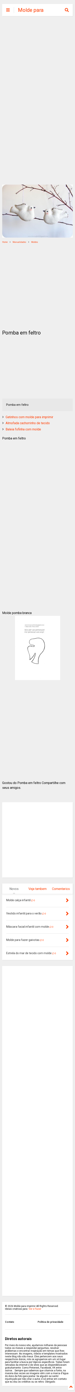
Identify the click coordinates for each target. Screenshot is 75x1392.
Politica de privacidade (50, 1322)
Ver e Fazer (35, 1309)
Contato (9, 1322)
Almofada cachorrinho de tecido (28, 423)
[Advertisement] (37, 59)
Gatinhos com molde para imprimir (29, 417)
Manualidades (19, 242)
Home (5, 242)
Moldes (34, 242)
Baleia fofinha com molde (23, 429)
